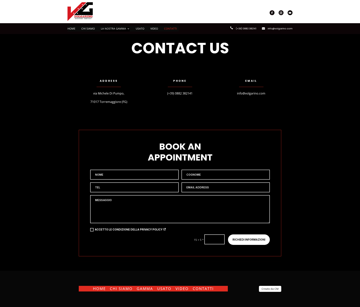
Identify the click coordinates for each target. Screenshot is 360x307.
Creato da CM (270, 289)
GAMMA (145, 288)
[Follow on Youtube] (290, 12)
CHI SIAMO (121, 288)
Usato (140, 28)
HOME (99, 288)
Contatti (170, 28)
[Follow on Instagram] (281, 12)
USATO (164, 288)
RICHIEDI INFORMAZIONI (248, 239)
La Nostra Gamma (113, 28)
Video (154, 28)
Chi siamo (88, 28)
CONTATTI (203, 288)
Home (71, 28)
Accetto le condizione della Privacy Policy (129, 229)
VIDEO (182, 288)
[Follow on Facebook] (272, 12)
